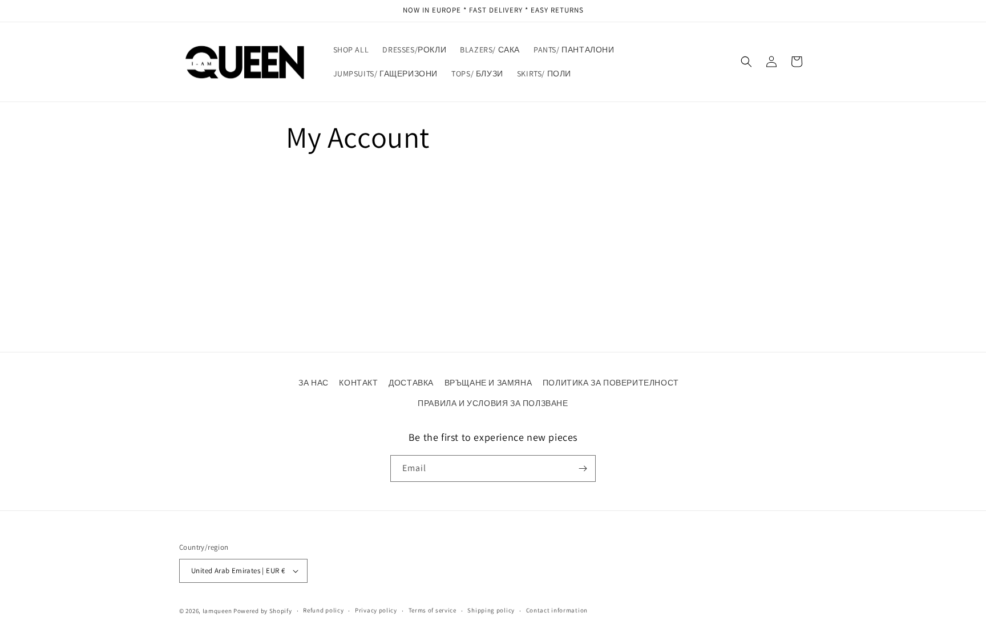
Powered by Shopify (262, 611)
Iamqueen (217, 611)
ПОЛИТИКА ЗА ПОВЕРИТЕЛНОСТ (611, 383)
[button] (746, 61)
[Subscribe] (582, 468)
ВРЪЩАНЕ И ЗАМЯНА (488, 383)
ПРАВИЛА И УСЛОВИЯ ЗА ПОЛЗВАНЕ (493, 403)
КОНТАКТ (358, 383)
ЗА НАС (313, 383)
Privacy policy (376, 610)
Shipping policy (491, 610)
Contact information (557, 610)
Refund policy (323, 610)
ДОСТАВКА (411, 383)
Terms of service (432, 610)
